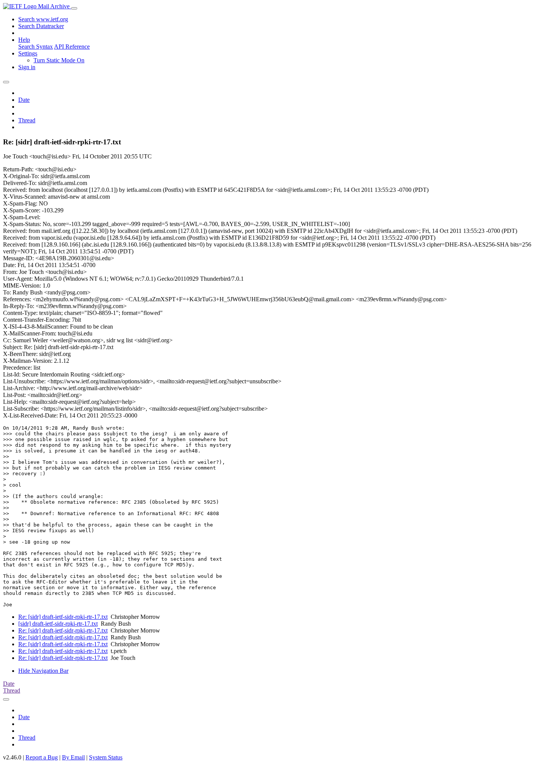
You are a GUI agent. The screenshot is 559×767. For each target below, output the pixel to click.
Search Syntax (35, 46)
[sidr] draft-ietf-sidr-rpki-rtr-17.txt (58, 623)
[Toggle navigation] (74, 8)
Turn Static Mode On (58, 60)
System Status (105, 757)
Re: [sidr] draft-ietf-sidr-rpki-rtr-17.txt (63, 617)
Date (24, 99)
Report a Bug (41, 757)
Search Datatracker (41, 26)
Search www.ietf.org (43, 19)
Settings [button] (27, 53)
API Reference (72, 46)
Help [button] (24, 39)
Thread (26, 120)
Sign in (26, 67)
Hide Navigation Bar (43, 670)
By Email (73, 757)
